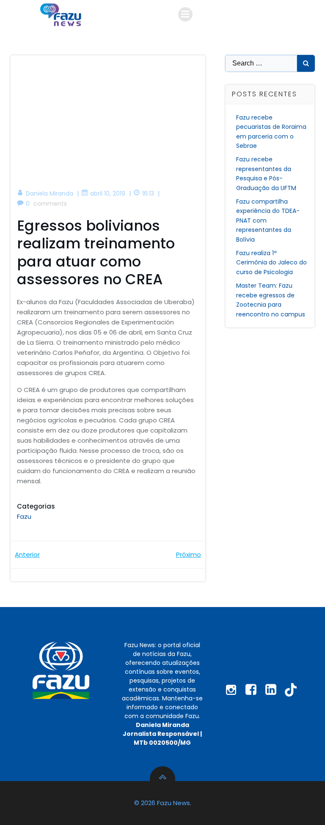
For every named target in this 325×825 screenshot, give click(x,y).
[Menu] (185, 14)
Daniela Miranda (49, 193)
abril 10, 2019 (107, 193)
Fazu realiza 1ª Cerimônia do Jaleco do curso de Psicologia (271, 262)
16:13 (148, 193)
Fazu (24, 516)
